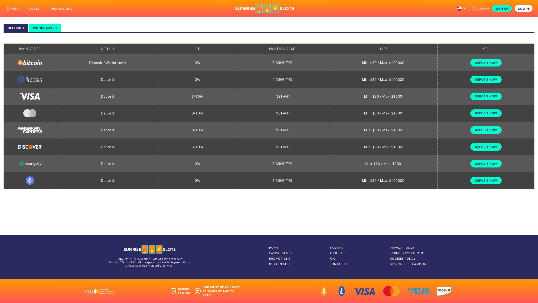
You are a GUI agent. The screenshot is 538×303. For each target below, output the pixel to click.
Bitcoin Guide (281, 264)
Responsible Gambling (409, 264)
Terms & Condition (133, 262)
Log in (523, 8)
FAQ (333, 258)
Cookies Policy (402, 258)
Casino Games (280, 253)
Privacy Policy (402, 248)
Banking (337, 248)
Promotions (61, 9)
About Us (337, 253)
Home (273, 248)
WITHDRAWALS (45, 28)
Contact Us (339, 264)
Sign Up (501, 8)
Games (34, 9)
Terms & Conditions (407, 253)
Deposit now (486, 62)
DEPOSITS (16, 28)
